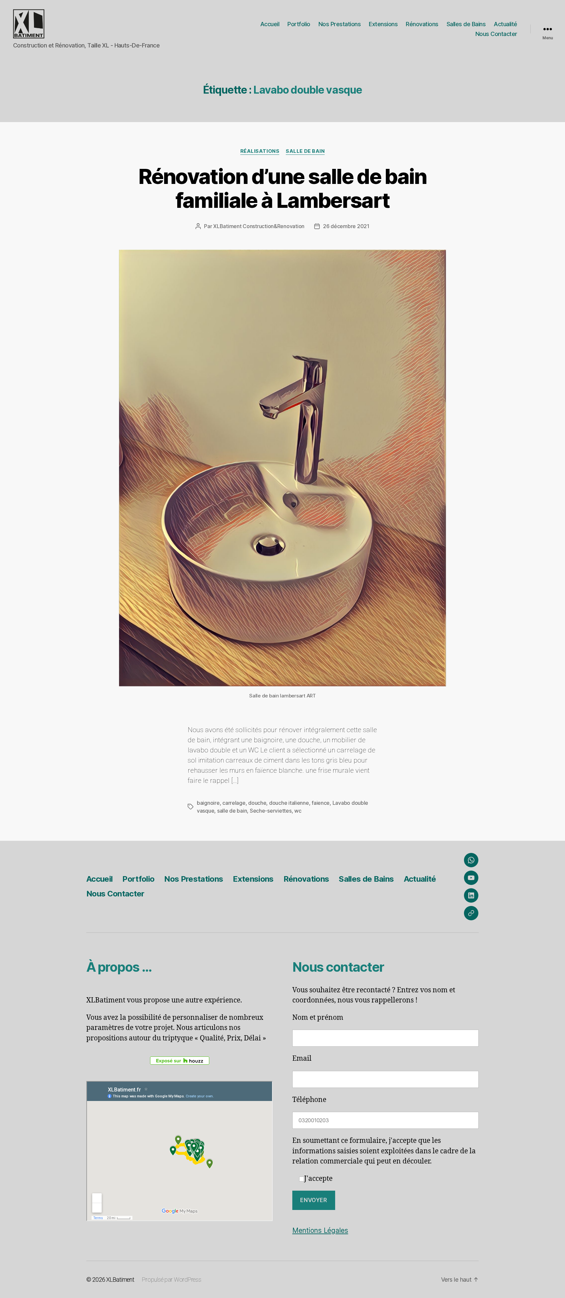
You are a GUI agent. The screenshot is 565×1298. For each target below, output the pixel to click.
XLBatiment (120, 1279)
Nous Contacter (496, 33)
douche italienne (289, 803)
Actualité (505, 24)
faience (321, 803)
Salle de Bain (305, 151)
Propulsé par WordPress (171, 1279)
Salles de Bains (466, 24)
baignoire (208, 803)
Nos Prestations (339, 24)
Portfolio (298, 24)
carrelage (234, 803)
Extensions (383, 24)
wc (297, 810)
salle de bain (232, 810)
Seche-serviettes (271, 810)
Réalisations (260, 151)
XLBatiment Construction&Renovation (258, 226)
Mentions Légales (320, 1230)
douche (257, 803)
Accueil (270, 24)
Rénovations (422, 24)
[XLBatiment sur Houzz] (179, 1060)
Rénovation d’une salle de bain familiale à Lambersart (282, 188)
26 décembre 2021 (346, 226)
